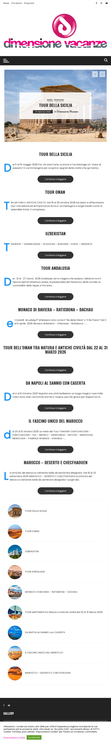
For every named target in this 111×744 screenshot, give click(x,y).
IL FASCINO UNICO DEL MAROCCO (56, 421)
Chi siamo (16, 3)
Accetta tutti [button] (34, 737)
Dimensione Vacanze (67, 111)
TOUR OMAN (55, 192)
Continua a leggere (55, 179)
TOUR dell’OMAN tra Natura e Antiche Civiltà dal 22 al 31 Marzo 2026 (55, 350)
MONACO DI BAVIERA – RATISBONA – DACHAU (55, 309)
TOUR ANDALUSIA (55, 268)
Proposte (29, 3)
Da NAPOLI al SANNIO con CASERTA (55, 383)
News (6, 3)
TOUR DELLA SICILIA (55, 105)
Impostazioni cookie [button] (14, 737)
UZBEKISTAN (55, 233)
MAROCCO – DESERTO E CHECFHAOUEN (55, 462)
